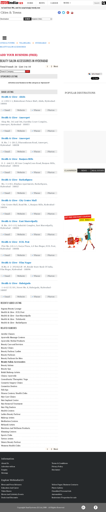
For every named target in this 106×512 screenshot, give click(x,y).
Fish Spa (4, 389)
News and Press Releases (11, 484)
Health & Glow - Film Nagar (16, 262)
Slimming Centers (8, 431)
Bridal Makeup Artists (10, 372)
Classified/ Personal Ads (61, 491)
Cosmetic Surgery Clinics (12, 382)
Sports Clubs (6, 435)
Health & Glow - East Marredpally (19, 221)
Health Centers (7, 410)
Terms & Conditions (60, 463)
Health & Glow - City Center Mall (19, 200)
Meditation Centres (9, 421)
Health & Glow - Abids (13, 96)
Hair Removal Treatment (12, 403)
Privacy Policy (57, 466)
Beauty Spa (6, 368)
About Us (5, 463)
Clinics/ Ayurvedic (9, 375)
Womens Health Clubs (10, 445)
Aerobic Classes (8, 334)
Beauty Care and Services (12, 344)
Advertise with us (8, 466)
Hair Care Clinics (8, 396)
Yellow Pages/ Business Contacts (65, 484)
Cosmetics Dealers (9, 386)
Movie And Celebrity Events (12, 494)
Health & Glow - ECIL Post (15, 241)
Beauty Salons (7, 365)
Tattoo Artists (7, 438)
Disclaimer (56, 469)
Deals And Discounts (9, 497)
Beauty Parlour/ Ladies (11, 351)
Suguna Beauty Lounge (11, 308)
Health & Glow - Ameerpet (15, 117)
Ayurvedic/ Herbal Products (13, 341)
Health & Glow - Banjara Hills (17, 158)
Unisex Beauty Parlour (11, 442)
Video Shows (6, 491)
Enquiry (4, 469)
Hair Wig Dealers (8, 407)
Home (30, 3)
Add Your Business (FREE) (18, 55)
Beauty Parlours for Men (12, 358)
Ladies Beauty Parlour (10, 414)
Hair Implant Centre (10, 400)
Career (54, 3)
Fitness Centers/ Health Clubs (14, 393)
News (42, 3)
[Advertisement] (36, 29)
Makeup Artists (7, 417)
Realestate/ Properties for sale (64, 497)
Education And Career (10, 488)
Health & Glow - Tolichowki (13, 319)
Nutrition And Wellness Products (15, 428)
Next (56, 66)
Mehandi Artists (8, 424)
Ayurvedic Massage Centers (13, 337)
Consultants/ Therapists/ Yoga (14, 379)
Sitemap (4, 473)
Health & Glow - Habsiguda (16, 283)
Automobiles (57, 494)
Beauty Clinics (7, 348)
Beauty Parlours (8, 354)
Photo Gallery (57, 488)
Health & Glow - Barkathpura (16, 179)
